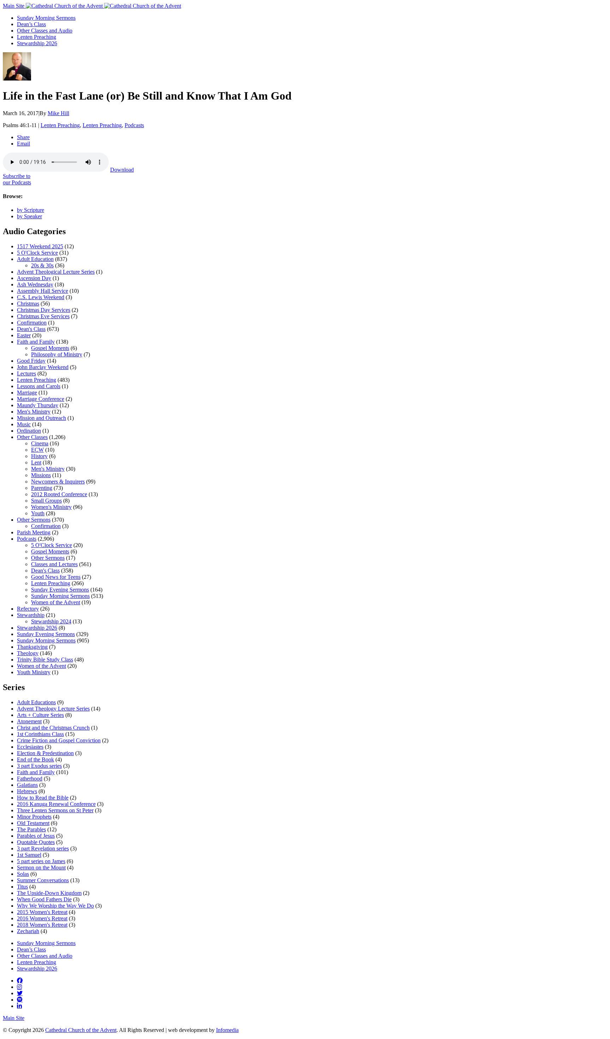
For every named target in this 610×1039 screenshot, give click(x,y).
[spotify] (20, 999)
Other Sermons (33, 520)
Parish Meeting (33, 532)
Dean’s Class (31, 24)
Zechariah (28, 931)
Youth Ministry (33, 672)
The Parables (31, 829)
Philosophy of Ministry (56, 354)
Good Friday (31, 361)
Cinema (39, 443)
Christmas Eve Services (43, 316)
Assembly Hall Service (42, 291)
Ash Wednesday (35, 284)
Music (24, 424)
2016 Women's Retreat (42, 918)
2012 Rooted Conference (59, 494)
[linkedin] (19, 1006)
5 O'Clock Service (37, 253)
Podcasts (134, 125)
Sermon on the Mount (41, 868)
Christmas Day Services (43, 310)
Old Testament (33, 823)
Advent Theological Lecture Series (56, 272)
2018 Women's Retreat (42, 925)
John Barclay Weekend (42, 367)
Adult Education (35, 259)
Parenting (41, 488)
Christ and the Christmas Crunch (53, 728)
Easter (24, 335)
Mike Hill (58, 113)
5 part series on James (41, 861)
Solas (23, 874)
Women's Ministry (51, 507)
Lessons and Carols (38, 386)
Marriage (27, 393)
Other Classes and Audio (44, 31)
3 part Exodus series (39, 766)
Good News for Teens (55, 577)
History (39, 456)
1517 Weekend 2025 (40, 246)
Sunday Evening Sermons (60, 590)
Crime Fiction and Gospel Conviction (59, 740)
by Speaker (29, 216)
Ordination (29, 431)
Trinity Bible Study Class (45, 660)
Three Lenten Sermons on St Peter (55, 810)
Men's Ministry (33, 412)
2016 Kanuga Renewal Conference (56, 804)
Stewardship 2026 (37, 43)
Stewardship (30, 615)
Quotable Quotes (36, 842)
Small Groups (46, 501)
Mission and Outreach (41, 418)
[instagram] (19, 987)
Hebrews (27, 791)
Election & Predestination (45, 753)
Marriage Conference (40, 399)
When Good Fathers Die (44, 899)
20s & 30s (42, 265)
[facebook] (20, 980)
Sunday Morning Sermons (46, 18)
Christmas (28, 304)
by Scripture (30, 210)
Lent (36, 462)
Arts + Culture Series (40, 715)
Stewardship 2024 (51, 621)
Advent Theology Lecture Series (53, 709)
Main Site (14, 6)
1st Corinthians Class (40, 734)
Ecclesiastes (30, 747)
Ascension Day (34, 278)
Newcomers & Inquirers (58, 482)
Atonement (29, 721)
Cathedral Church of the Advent (80, 1030)
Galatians (27, 785)
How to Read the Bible (42, 798)
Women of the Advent (55, 602)
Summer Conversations (43, 880)
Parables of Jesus (36, 836)
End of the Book (35, 759)
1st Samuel (29, 855)
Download (122, 170)
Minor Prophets (34, 817)
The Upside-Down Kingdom (49, 893)
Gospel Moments (50, 348)
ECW (37, 450)
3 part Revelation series (43, 848)
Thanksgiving (32, 647)
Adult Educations (36, 702)
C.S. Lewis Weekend (40, 297)
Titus (22, 887)
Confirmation (32, 323)
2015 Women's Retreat (42, 912)
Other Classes (32, 437)
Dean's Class (31, 329)
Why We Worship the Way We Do (55, 906)
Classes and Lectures (54, 564)
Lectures (26, 373)
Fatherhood (29, 779)
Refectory (28, 609)
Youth (37, 513)
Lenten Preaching (36, 37)
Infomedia (227, 1030)
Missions (41, 475)
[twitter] (20, 993)
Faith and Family (36, 342)
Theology (27, 653)
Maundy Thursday (37, 405)
